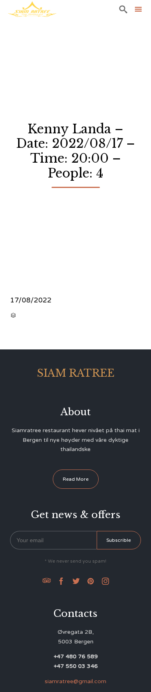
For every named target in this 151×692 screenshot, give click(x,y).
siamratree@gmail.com (75, 681)
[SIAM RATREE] (32, 9)
